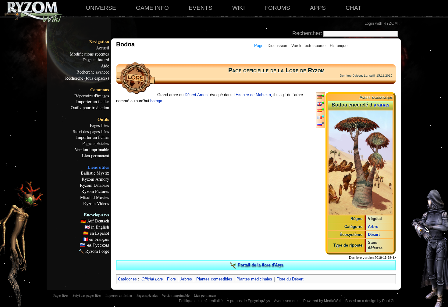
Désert (374, 234)
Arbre (373, 226)
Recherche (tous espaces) (87, 78)
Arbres (186, 279)
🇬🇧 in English (96, 227)
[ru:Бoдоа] (319, 124)
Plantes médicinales (254, 279)
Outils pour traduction (90, 107)
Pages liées (99, 125)
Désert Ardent (197, 94)
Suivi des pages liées (91, 131)
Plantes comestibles (214, 279)
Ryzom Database (94, 185)
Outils (103, 119)
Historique (338, 45)
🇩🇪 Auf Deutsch (94, 221)
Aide (105, 66)
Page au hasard (96, 60)
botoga (156, 101)
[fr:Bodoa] (319, 117)
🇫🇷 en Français (96, 239)
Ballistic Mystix (95, 173)
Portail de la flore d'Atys (260, 265)
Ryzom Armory (95, 179)
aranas (381, 104)
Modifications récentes (89, 54)
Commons (99, 89)
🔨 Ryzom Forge (94, 251)
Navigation (99, 42)
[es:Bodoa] (319, 110)
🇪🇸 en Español (96, 233)
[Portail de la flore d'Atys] (232, 265)
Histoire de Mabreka (253, 94)
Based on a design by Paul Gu (370, 301)
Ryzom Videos (96, 203)
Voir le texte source (308, 45)
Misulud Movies (94, 197)
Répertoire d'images (91, 96)
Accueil (102, 48)
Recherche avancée (92, 72)
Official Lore (152, 279)
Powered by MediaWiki (322, 301)
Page (258, 45)
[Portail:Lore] (135, 77)
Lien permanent (95, 155)
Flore (171, 279)
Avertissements (286, 301)
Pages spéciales (95, 143)
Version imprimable (92, 149)
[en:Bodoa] (319, 103)
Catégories (127, 279)
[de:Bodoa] (319, 96)
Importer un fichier (92, 101)
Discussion (277, 45)
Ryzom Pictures (95, 191)
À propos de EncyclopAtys (248, 301)
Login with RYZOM (381, 23)
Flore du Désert (290, 279)
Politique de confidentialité (201, 301)
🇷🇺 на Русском (94, 245)
